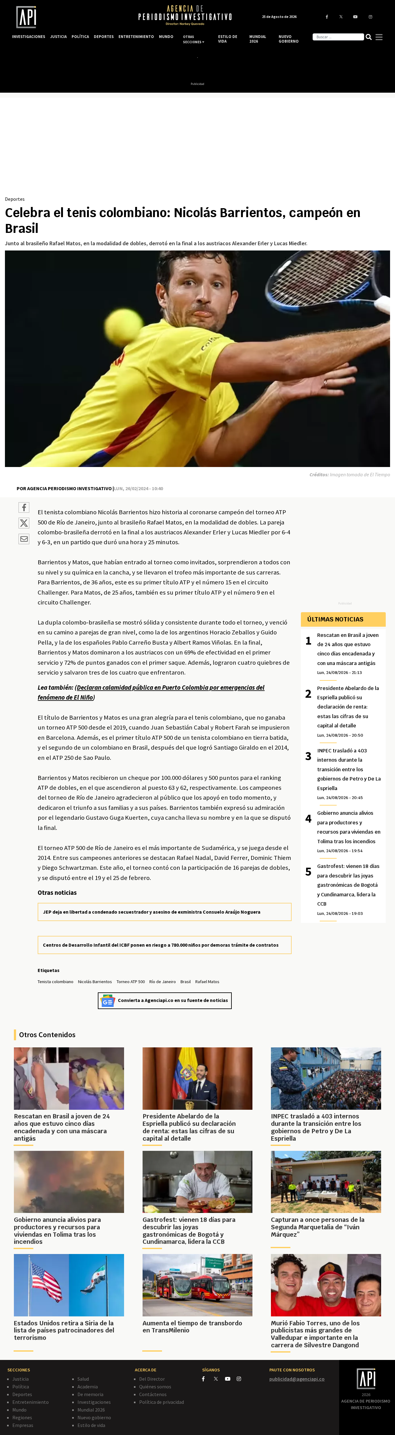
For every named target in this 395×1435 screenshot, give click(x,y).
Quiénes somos (155, 1386)
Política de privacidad (161, 1402)
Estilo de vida (91, 1425)
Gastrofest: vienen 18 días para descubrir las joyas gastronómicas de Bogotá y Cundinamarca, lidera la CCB (348, 889)
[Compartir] (24, 508)
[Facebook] (208, 1379)
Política (20, 1386)
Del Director (152, 1379)
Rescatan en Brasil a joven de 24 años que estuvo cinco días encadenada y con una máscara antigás (348, 653)
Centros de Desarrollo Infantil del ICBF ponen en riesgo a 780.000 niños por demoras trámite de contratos (161, 945)
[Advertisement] (197, 149)
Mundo (19, 1410)
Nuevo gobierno (94, 1417)
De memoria (90, 1394)
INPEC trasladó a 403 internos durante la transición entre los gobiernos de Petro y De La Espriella (349, 773)
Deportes (15, 199)
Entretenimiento (30, 1402)
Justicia (20, 1379)
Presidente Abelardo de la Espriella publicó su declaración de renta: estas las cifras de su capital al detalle (348, 711)
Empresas (22, 1425)
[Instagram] (242, 1379)
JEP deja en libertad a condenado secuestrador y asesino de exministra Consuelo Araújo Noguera (151, 912)
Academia (87, 1386)
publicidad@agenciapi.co (297, 1379)
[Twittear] (24, 527)
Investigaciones (94, 1402)
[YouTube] (231, 1379)
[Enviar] (24, 540)
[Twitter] (219, 1379)
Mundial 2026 (91, 1410)
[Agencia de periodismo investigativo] (69, 17)
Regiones (22, 1417)
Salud (83, 1379)
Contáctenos (153, 1394)
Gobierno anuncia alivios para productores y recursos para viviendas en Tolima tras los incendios (348, 831)
